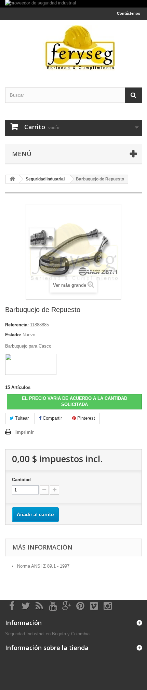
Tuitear (21, 418)
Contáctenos (128, 13)
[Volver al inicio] (12, 179)
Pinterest (85, 418)
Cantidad (21, 479)
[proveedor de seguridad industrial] (73, 4)
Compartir (51, 418)
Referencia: (17, 324)
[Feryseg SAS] (73, 47)
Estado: (13, 334)
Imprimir (24, 432)
